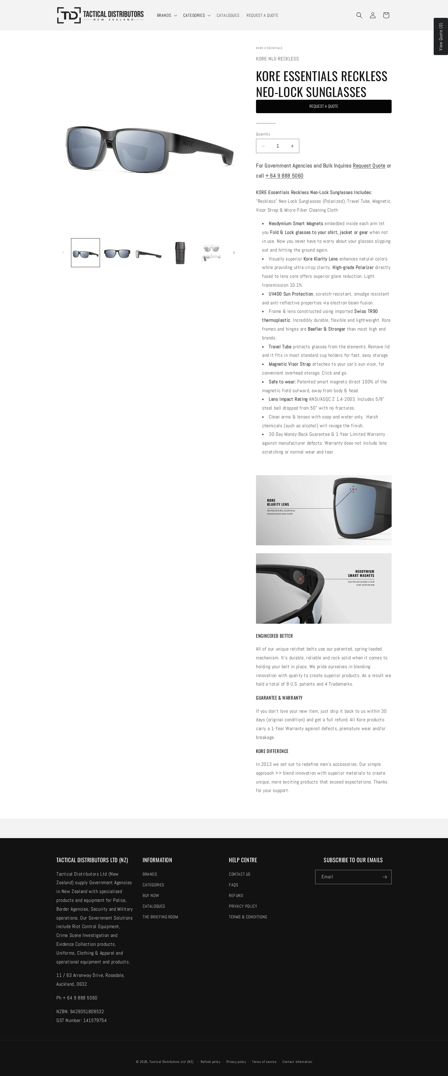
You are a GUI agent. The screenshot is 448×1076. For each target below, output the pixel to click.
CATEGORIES (194, 15)
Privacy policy (236, 1062)
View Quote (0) (440, 37)
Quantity (263, 134)
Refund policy (210, 1062)
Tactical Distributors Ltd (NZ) (171, 1062)
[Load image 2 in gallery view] (117, 253)
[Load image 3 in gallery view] (148, 253)
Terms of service (264, 1062)
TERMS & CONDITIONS (248, 917)
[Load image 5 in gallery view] (211, 253)
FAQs (233, 885)
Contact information (297, 1062)
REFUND (236, 895)
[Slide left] (63, 252)
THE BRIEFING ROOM (160, 917)
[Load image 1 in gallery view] (85, 253)
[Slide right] (234, 252)
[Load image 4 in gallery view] (180, 253)
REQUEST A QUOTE (323, 106)
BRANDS (164, 15)
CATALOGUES (154, 906)
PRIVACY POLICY (243, 906)
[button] (166, 15)
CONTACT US (240, 874)
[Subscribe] (384, 877)
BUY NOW (151, 895)
